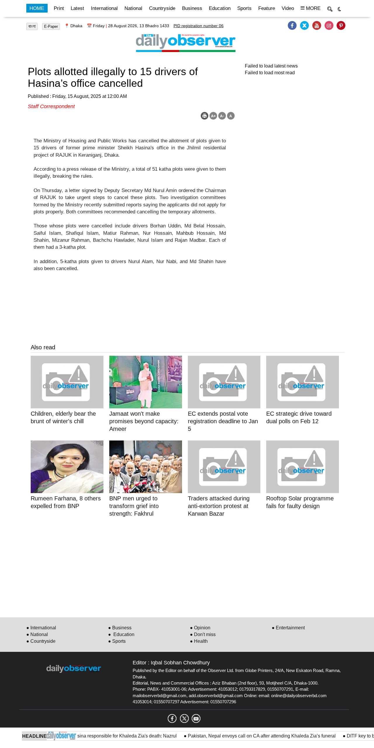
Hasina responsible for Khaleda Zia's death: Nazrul (114, 735)
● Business (119, 627)
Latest (77, 8)
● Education (121, 634)
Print (59, 8)
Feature (266, 8)
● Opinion (200, 627)
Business (192, 8)
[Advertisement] (188, 566)
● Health (199, 641)
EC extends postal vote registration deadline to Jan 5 (223, 421)
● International (41, 627)
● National (37, 634)
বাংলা (32, 26)
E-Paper (51, 26)
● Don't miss (203, 634)
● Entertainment (288, 627)
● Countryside (41, 641)
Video (288, 8)
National (133, 8)
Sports (244, 8)
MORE (312, 8)
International (104, 8)
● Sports (117, 641)
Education (220, 8)
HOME (37, 8)
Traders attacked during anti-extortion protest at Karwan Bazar (219, 506)
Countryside (162, 8)
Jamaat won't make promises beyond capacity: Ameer (144, 421)
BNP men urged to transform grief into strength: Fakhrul (134, 506)
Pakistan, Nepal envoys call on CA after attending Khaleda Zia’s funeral (252, 735)
